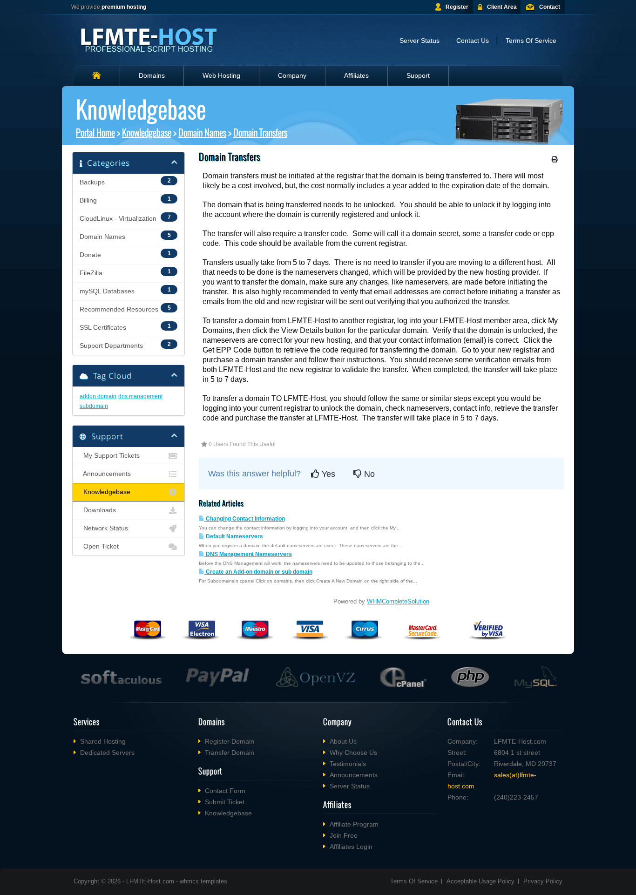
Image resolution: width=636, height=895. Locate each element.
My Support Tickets (110, 455)
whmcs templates (203, 881)
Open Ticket (99, 546)
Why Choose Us (353, 752)
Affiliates (356, 75)
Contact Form (225, 790)
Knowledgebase (146, 132)
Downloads (98, 510)
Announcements (105, 473)
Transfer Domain (229, 752)
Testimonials (348, 763)
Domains (152, 75)
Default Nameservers (233, 536)
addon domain (98, 396)
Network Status (104, 528)
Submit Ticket (224, 802)
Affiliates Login (351, 846)
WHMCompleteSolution (398, 601)
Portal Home (95, 132)
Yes (327, 474)
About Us (343, 741)
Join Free (344, 835)
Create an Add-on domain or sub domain (258, 572)
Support (418, 75)
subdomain (94, 406)
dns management (140, 396)
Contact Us (472, 40)
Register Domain (229, 741)
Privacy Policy (542, 881)
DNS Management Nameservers (248, 554)
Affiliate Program (354, 824)
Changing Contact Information (244, 518)
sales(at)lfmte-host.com (491, 780)
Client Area (502, 7)
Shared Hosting (103, 741)
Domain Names (202, 132)
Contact (549, 7)
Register (457, 7)
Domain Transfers (260, 132)
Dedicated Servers (107, 752)
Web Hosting (221, 75)
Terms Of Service (531, 40)
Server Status (419, 40)
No (368, 474)
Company (292, 75)
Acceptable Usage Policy (480, 881)
